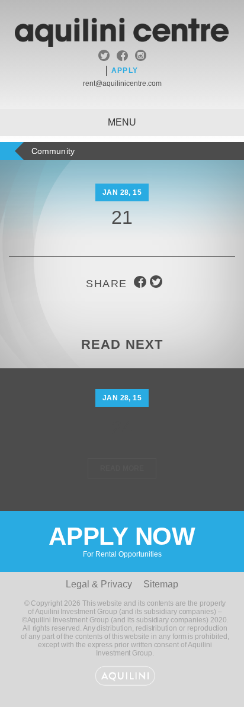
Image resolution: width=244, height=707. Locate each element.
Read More (122, 468)
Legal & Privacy (99, 584)
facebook (122, 57)
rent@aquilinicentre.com (122, 83)
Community (53, 151)
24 (122, 427)
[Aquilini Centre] (122, 43)
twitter (104, 57)
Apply (124, 70)
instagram (140, 57)
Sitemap (160, 584)
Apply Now (122, 540)
